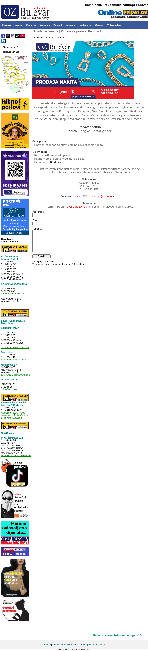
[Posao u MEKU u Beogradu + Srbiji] (15, 148)
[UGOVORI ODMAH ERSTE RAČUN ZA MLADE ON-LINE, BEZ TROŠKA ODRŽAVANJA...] (15, 234)
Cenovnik (44, 25)
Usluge (18, 25)
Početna (6, 25)
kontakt (55, 644)
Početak (47, 644)
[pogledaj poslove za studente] (15, 486)
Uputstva (31, 25)
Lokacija (70, 25)
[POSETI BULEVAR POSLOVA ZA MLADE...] (15, 555)
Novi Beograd (8, 433)
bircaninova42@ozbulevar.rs (15, 347)
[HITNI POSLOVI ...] (15, 109)
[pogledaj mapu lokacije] (15, 400)
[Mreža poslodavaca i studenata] (15, 94)
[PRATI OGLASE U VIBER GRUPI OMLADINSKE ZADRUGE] (15, 195)
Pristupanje (85, 25)
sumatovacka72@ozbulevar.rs (16, 415)
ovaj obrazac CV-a (79, 206)
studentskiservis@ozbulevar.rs (16, 455)
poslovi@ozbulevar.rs (11, 418)
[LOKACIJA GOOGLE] (15, 428)
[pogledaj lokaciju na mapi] (15, 252)
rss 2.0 (102, 644)
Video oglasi (114, 25)
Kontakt (57, 25)
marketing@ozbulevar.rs (13, 413)
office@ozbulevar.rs (11, 389)
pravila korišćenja (69, 644)
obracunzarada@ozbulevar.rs (15, 375)
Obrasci (99, 25)
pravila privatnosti (88, 644)
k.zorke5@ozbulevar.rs (12, 293)
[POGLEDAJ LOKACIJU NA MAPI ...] (15, 316)
